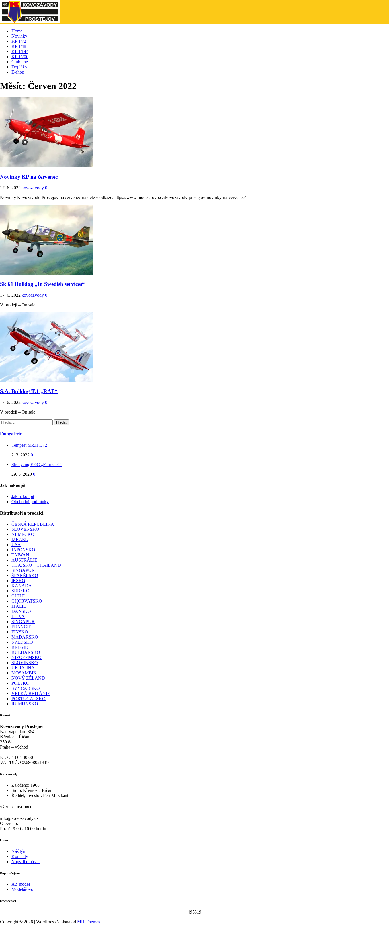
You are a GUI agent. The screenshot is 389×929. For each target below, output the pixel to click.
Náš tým (18, 851)
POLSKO (20, 683)
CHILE (18, 595)
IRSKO (18, 580)
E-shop (17, 72)
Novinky (19, 36)
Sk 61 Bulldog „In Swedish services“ (42, 284)
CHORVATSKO (26, 601)
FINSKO (19, 631)
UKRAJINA (23, 667)
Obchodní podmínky (30, 501)
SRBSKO (20, 590)
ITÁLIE (18, 606)
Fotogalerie (11, 433)
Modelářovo (22, 889)
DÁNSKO (21, 611)
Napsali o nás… (25, 861)
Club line (19, 61)
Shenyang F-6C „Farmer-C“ (36, 464)
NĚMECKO (22, 534)
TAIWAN (20, 554)
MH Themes (88, 921)
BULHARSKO (25, 652)
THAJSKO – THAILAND (36, 565)
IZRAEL (19, 539)
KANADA (21, 585)
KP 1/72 (18, 41)
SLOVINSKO (24, 662)
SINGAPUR (23, 570)
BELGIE (19, 647)
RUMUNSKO (24, 703)
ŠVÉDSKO (22, 642)
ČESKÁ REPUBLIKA (32, 524)
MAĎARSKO (24, 637)
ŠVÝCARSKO (25, 688)
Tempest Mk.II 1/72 (29, 445)
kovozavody (33, 187)
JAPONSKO (23, 549)
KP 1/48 (18, 46)
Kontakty (19, 856)
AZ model (20, 884)
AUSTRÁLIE (24, 560)
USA (16, 544)
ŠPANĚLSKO (24, 575)
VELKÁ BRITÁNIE (30, 693)
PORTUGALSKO (28, 698)
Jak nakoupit (22, 496)
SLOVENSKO (25, 529)
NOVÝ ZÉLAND (28, 678)
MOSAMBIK (24, 672)
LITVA (18, 616)
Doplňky (19, 66)
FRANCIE (21, 626)
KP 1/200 (19, 56)
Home (16, 31)
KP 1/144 (19, 51)
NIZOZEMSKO (26, 657)
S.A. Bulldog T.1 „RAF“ (29, 391)
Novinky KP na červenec (29, 177)
